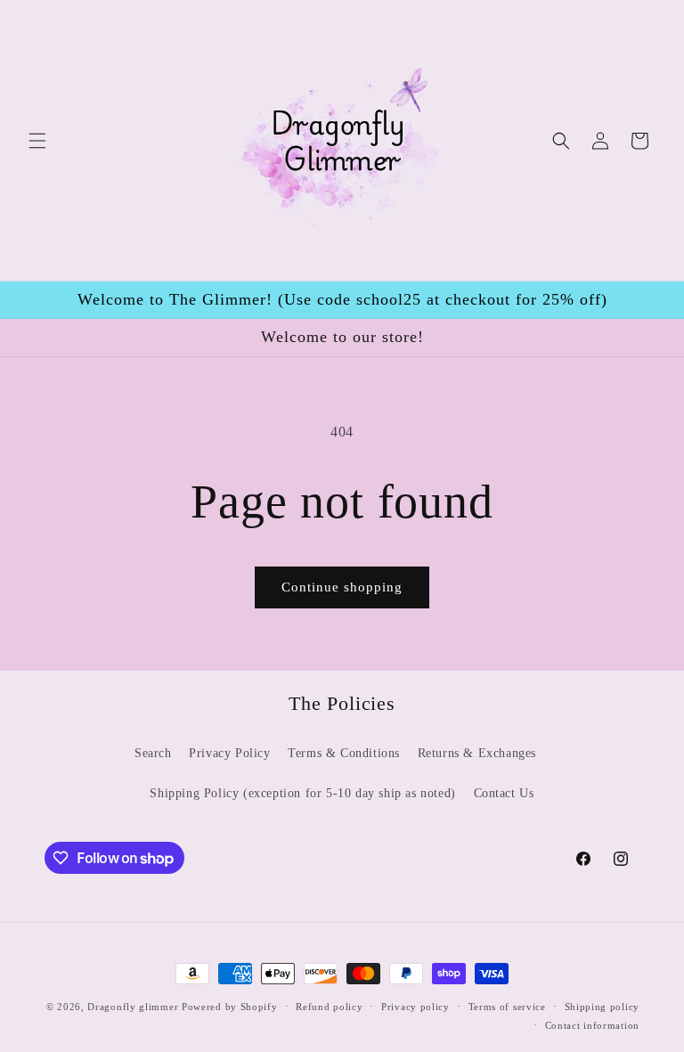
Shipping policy (602, 1006)
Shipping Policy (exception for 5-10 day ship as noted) (302, 793)
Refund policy (329, 1006)
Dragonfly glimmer (134, 1006)
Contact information (592, 1025)
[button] (37, 140)
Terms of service (507, 1006)
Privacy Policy (229, 753)
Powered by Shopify (230, 1006)
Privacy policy (415, 1006)
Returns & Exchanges (477, 753)
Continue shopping (342, 587)
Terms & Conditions (344, 753)
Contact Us (504, 793)
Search (153, 753)
